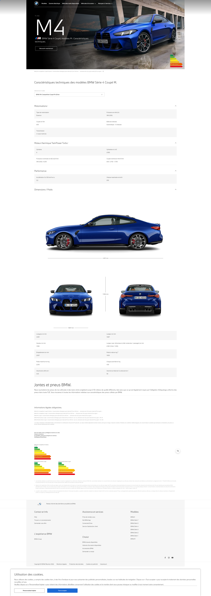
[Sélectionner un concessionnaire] (175, 3)
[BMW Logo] (36, 3)
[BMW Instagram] (168, 558)
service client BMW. (159, 449)
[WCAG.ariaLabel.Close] (173, 441)
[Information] (103, 71)
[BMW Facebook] (165, 558)
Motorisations (40, 106)
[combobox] (178, 451)
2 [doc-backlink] (34, 485)
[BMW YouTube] (172, 558)
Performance (40, 170)
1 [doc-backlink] (34, 481)
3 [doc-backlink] (34, 491)
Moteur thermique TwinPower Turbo (51, 143)
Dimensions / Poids (43, 189)
